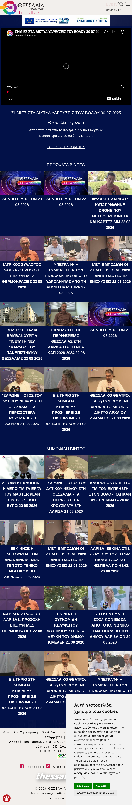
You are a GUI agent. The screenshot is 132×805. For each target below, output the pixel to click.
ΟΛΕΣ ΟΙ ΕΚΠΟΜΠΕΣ (66, 147)
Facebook (33, 766)
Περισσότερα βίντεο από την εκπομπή (66, 136)
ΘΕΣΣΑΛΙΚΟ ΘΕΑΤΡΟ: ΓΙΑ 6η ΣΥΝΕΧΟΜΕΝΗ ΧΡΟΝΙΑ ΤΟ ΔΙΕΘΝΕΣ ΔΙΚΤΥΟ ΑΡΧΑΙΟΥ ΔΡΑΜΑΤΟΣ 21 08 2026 (110, 406)
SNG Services (54, 732)
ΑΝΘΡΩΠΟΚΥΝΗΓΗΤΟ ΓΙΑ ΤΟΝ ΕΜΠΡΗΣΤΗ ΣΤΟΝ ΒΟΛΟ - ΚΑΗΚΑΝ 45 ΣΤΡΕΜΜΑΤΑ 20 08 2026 (110, 494)
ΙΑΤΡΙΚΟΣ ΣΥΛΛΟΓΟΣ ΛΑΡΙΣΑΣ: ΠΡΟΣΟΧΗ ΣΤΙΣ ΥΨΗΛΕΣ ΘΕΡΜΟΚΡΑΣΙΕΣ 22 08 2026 (22, 275)
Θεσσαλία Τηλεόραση (20, 732)
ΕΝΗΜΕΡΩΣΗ (51, 751)
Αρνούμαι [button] (101, 785)
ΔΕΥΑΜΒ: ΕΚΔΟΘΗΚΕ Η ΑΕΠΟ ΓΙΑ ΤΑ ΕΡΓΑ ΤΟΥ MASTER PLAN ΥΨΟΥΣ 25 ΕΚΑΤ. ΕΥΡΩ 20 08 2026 (22, 494)
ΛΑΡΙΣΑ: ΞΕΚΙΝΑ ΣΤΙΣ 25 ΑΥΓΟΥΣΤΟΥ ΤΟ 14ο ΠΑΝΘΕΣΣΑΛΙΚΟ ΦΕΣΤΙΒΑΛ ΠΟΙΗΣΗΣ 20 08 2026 (110, 559)
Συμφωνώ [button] (83, 785)
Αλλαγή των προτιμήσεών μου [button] (95, 792)
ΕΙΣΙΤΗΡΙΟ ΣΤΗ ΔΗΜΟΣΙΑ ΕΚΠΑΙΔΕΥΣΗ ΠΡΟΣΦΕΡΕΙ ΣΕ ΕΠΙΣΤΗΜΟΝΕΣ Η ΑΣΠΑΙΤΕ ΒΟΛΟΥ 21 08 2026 (66, 412)
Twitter (56, 766)
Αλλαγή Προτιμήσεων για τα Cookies (40, 741)
